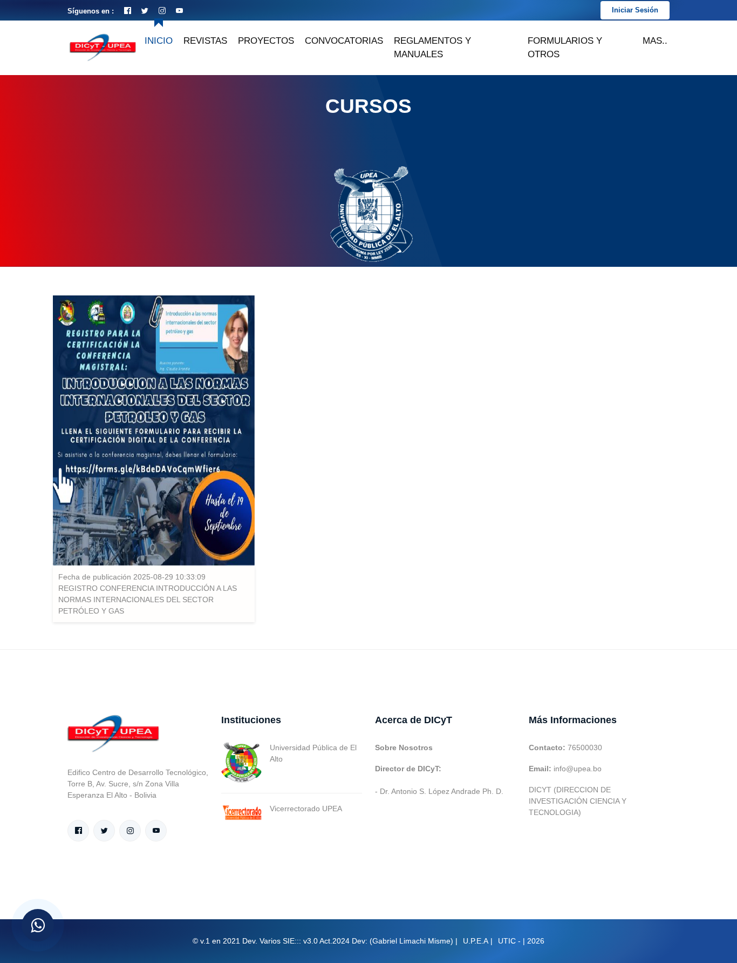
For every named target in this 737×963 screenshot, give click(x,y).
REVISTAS (205, 41)
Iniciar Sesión (635, 10)
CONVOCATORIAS (344, 41)
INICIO (159, 41)
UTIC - (509, 941)
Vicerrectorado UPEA (306, 808)
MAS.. (655, 41)
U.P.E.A (475, 941)
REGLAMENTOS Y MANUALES (432, 48)
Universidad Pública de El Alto (313, 753)
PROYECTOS (266, 41)
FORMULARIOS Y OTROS (565, 48)
